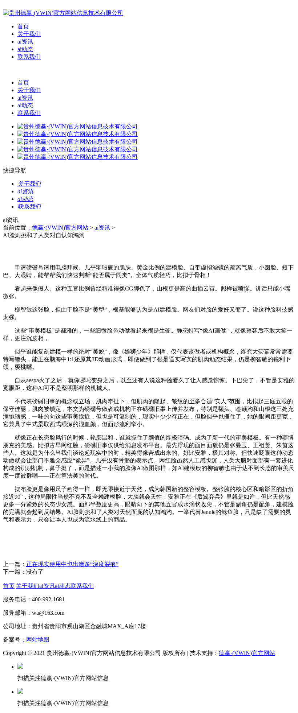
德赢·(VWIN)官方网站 (60, 227)
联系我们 (29, 57)
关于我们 (29, 34)
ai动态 (25, 49)
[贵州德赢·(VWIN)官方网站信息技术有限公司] (63, 13)
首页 (23, 26)
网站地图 (37, 639)
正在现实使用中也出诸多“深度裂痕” (72, 564)
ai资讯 (25, 41)
